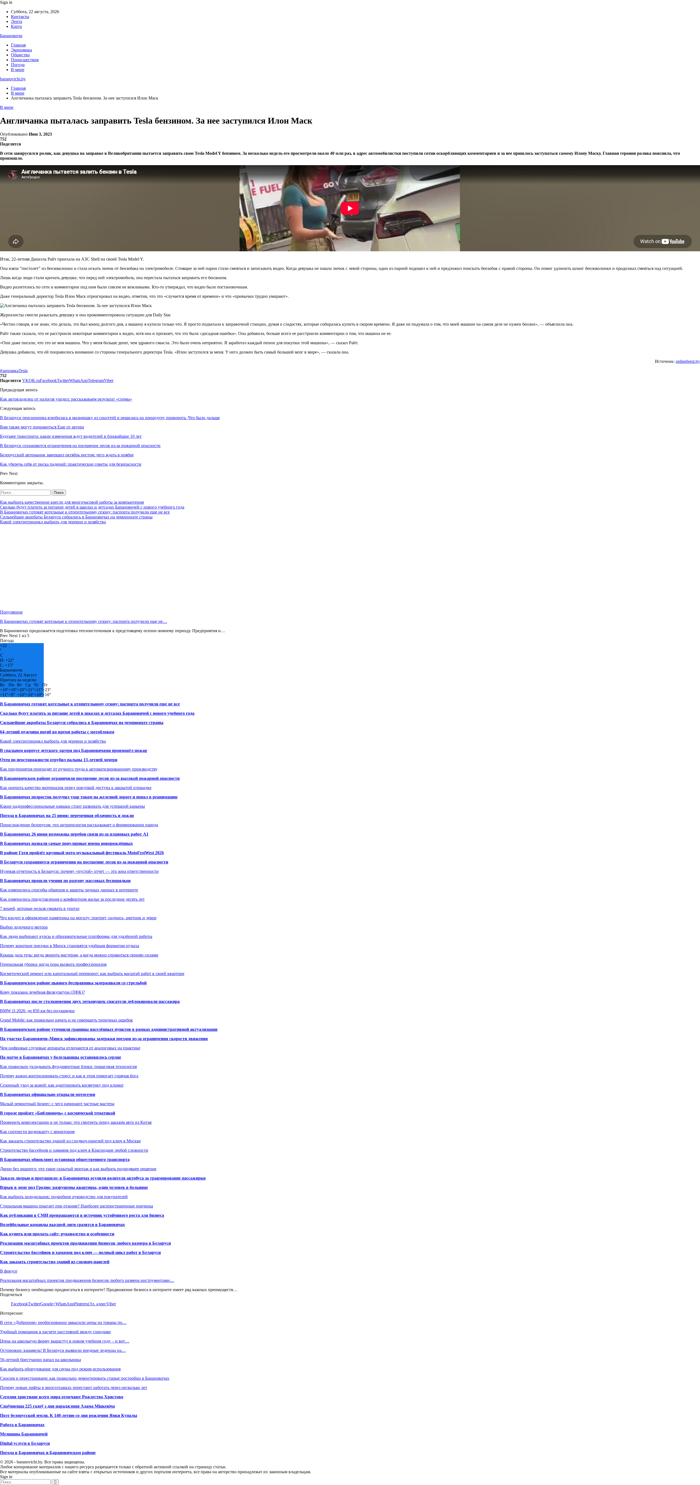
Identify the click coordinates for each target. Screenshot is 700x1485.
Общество (20, 54)
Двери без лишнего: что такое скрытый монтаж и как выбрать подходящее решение (78, 1168)
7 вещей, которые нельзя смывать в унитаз (39, 908)
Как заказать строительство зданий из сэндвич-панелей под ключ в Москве (70, 1141)
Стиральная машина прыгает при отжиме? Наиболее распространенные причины (76, 1206)
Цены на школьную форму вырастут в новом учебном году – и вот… (64, 1341)
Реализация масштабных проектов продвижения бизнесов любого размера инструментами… (87, 1280)
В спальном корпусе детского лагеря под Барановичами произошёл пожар (73, 750)
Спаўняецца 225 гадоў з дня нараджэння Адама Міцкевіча (57, 1406)
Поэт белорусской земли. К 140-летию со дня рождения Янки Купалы (68, 1415)
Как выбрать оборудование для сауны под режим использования (60, 1369)
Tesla (23, 370)
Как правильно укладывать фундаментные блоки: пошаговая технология (68, 1066)
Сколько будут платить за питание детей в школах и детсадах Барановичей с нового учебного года (92, 507)
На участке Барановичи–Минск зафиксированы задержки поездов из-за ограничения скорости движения (104, 1038)
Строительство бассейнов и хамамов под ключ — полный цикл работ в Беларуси (80, 1252)
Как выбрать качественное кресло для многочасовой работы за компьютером (72, 502)
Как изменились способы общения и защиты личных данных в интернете (69, 890)
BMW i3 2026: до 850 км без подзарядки (37, 1010)
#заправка (9, 370)
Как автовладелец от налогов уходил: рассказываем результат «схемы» (66, 399)
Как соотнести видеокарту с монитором (37, 1131)
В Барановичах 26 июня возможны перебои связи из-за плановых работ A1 (74, 834)
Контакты (20, 16)
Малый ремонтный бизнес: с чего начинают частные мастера (57, 1103)
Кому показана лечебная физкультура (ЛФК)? (42, 992)
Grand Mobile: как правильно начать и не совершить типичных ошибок (66, 1020)
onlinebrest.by (688, 361)
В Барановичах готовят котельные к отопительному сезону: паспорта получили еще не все (85, 512)
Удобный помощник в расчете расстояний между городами (55, 1331)
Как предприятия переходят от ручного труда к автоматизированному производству (79, 769)
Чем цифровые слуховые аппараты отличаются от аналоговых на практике (70, 1048)
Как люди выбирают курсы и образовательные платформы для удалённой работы (76, 936)
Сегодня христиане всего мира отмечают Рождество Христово (61, 1396)
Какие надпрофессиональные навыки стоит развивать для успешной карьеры (72, 806)
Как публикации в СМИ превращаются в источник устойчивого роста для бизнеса (82, 1215)
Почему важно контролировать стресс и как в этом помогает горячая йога (69, 1075)
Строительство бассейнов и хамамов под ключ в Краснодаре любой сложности (74, 1150)
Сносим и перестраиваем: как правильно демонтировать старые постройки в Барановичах (84, 1378)
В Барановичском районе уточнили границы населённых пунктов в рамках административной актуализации (108, 1029)
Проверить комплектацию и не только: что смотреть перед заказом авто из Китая (75, 1122)
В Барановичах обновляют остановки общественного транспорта (65, 1159)
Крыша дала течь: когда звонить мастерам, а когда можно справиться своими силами (79, 955)
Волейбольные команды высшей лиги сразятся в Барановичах (62, 1224)
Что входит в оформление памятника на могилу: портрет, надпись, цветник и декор (78, 917)
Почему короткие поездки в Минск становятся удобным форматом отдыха (69, 945)
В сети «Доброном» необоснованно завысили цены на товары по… (63, 1322)
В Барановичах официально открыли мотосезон (47, 1094)
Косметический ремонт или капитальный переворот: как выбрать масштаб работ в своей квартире (92, 973)
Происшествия (25, 59)
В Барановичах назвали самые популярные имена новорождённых (66, 843)
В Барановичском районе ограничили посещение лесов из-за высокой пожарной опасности (90, 778)
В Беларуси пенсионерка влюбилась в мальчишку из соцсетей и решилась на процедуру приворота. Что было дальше (110, 417)
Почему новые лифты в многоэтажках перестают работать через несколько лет (73, 1387)
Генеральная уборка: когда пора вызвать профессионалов (53, 964)
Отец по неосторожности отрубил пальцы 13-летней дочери (58, 759)
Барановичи (11, 35)
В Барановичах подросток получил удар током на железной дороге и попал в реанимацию (88, 797)
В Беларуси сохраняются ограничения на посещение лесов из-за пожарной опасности (84, 862)
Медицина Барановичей (24, 1434)
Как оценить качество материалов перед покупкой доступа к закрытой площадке (75, 787)
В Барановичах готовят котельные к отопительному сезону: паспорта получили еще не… (83, 621)
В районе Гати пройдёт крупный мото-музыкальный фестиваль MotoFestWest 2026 (82, 852)
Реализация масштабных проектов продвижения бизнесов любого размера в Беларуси (85, 1243)
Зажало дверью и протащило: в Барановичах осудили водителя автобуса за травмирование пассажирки (103, 1178)
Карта (16, 26)
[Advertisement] (164, 567)
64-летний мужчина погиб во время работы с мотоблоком (57, 732)
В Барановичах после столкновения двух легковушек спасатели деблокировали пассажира (90, 1001)
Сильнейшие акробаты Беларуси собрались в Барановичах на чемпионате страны (76, 517)
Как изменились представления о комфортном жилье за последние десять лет (72, 899)
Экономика (21, 50)
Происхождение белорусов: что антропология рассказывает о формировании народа (79, 824)
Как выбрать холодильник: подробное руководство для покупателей (64, 1196)
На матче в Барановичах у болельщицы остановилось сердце (60, 1057)
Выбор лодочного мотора (24, 927)
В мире (17, 69)
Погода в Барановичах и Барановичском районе (48, 1452)
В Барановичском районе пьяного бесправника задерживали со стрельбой (73, 983)
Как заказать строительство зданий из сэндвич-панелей (54, 1261)
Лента (16, 21)
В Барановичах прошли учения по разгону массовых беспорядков (65, 880)
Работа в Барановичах (22, 1424)
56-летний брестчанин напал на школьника (40, 1359)
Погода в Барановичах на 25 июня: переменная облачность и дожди (67, 815)
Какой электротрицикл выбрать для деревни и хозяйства (53, 522)
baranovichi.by (13, 79)
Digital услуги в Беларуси (25, 1443)
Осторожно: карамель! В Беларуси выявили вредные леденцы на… (63, 1350)
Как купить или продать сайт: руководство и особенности (57, 1234)
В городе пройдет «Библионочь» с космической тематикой (57, 1113)
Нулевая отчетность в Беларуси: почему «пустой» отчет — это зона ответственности (79, 871)
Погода (18, 64)
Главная (18, 45)
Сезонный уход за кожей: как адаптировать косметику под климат (62, 1085)
